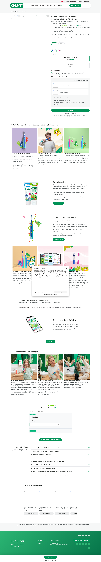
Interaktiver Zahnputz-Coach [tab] (55, 307)
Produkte (42, 5)
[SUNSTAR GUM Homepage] (16, 5)
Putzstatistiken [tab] (41, 307)
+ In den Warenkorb (31, 513)
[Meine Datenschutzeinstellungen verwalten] (89, 548)
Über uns (58, 5)
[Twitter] (89, 544)
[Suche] (83, 5)
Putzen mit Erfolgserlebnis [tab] (73, 307)
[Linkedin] (83, 544)
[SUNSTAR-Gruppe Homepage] (21, 541)
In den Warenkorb (70, 110)
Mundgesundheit (34, 5)
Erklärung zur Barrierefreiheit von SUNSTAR (59, 544)
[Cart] (88, 5)
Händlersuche (51, 5)
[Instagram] (80, 544)
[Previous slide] (19, 16)
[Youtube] (86, 544)
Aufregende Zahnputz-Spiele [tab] (27, 307)
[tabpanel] (50, 325)
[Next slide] (48, 16)
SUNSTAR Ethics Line (54, 543)
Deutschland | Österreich (70, 1)
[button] (13, 17)
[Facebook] (77, 544)
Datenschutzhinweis (54, 540)
